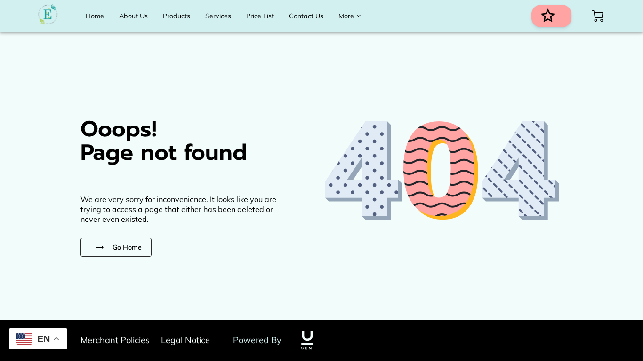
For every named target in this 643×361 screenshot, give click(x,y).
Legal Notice (185, 340)
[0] (597, 16)
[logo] (307, 340)
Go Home (127, 247)
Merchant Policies (115, 340)
